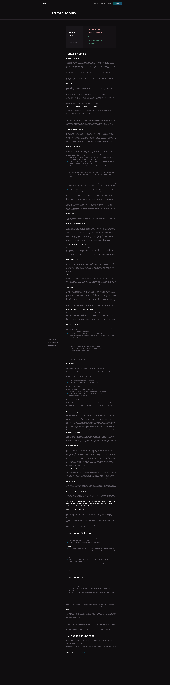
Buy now (117, 3)
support (102, 3)
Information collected (53, 342)
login (109, 3)
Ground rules (51, 336)
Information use (52, 345)
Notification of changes (53, 349)
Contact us (82, 652)
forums (96, 3)
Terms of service (52, 339)
